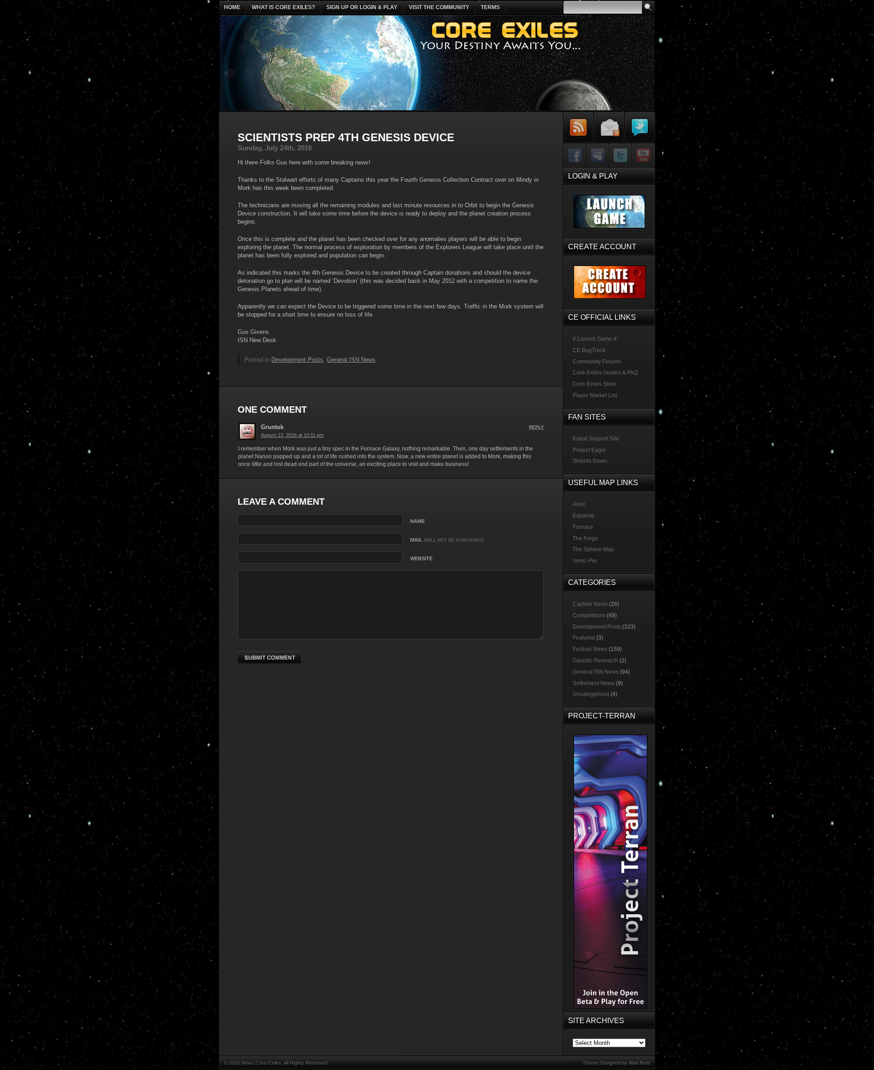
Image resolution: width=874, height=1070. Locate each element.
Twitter (620, 155)
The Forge (585, 538)
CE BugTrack (589, 350)
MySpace (597, 155)
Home (232, 7)
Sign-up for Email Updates (609, 127)
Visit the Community (439, 7)
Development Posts (297, 359)
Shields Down (590, 461)
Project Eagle (589, 450)
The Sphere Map (593, 549)
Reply (536, 427)
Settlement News (594, 683)
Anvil (579, 504)
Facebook (575, 155)
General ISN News (351, 359)
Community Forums (597, 361)
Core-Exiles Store (594, 384)
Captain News (590, 604)
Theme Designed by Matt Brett (616, 1062)
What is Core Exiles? (283, 7)
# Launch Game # (595, 339)
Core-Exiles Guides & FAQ (605, 372)
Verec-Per (585, 561)
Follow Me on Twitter (640, 127)
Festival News (590, 649)
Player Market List (595, 395)
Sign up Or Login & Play (361, 7)
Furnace (583, 527)
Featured (584, 638)
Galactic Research (595, 660)
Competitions (589, 615)
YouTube (643, 155)
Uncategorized (591, 694)
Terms (490, 7)
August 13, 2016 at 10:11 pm (292, 435)
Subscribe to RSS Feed (579, 127)
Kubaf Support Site (596, 438)
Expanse (584, 515)
